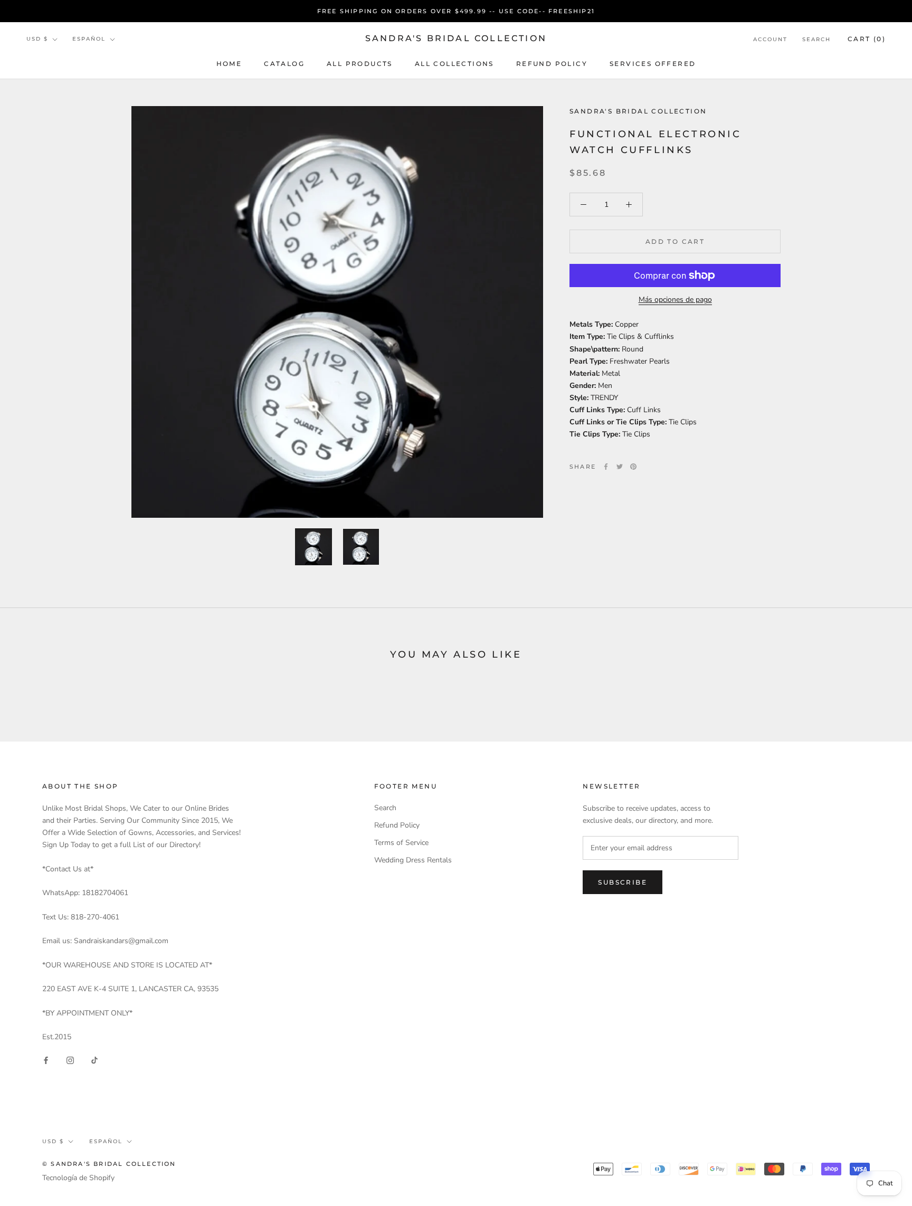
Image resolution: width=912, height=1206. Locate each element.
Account (770, 39)
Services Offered (653, 64)
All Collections (454, 64)
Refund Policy (551, 64)
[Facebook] (606, 466)
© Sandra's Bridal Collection (109, 1163)
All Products (360, 64)
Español (89, 39)
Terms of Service (401, 843)
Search (816, 39)
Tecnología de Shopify (78, 1178)
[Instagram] (70, 1059)
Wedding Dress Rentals (413, 860)
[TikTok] (94, 1059)
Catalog (284, 64)
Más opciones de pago (675, 300)
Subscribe (622, 882)
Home (229, 64)
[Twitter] (619, 466)
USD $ (37, 39)
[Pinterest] (633, 466)
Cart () (867, 39)
